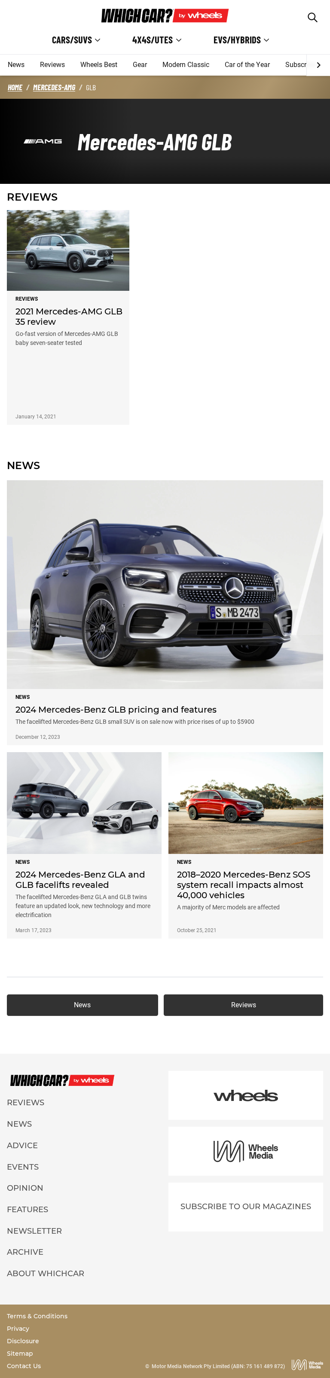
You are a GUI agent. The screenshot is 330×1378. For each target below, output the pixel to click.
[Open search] (312, 17)
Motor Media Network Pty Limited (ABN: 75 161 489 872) (218, 1366)
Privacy (18, 1328)
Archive (25, 1252)
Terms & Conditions (37, 1316)
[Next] (318, 65)
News (16, 65)
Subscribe (300, 65)
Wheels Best (98, 65)
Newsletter (34, 1231)
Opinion (25, 1188)
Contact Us (24, 1366)
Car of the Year (247, 65)
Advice (22, 1145)
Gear (140, 65)
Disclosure (23, 1341)
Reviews (52, 65)
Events (23, 1167)
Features (27, 1209)
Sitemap (20, 1353)
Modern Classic (185, 65)
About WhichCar (45, 1273)
